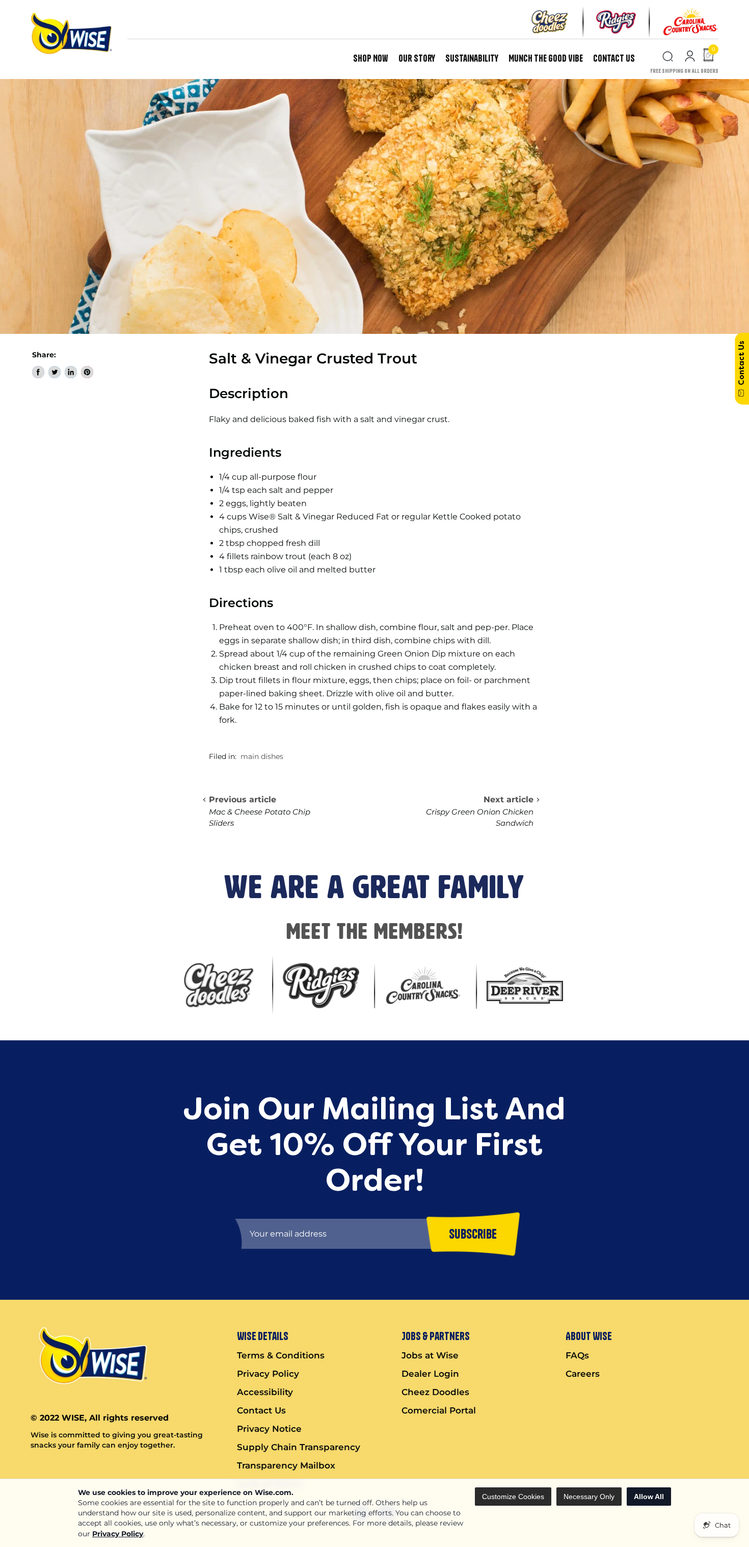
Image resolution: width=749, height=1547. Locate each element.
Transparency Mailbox (286, 1465)
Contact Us (614, 58)
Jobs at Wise (430, 1355)
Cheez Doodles (435, 1392)
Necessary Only (589, 1496)
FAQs (577, 1355)
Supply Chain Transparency (298, 1447)
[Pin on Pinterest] (87, 372)
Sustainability (471, 58)
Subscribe (473, 1233)
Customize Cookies (513, 1496)
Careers (583, 1374)
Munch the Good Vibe (546, 58)
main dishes (261, 756)
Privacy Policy (117, 1533)
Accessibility (265, 1392)
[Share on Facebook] (38, 372)
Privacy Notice (269, 1429)
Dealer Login (430, 1374)
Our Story (416, 58)
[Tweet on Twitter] (54, 372)
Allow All (649, 1496)
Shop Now (370, 58)
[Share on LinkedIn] (71, 372)
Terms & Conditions (281, 1355)
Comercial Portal (439, 1410)
